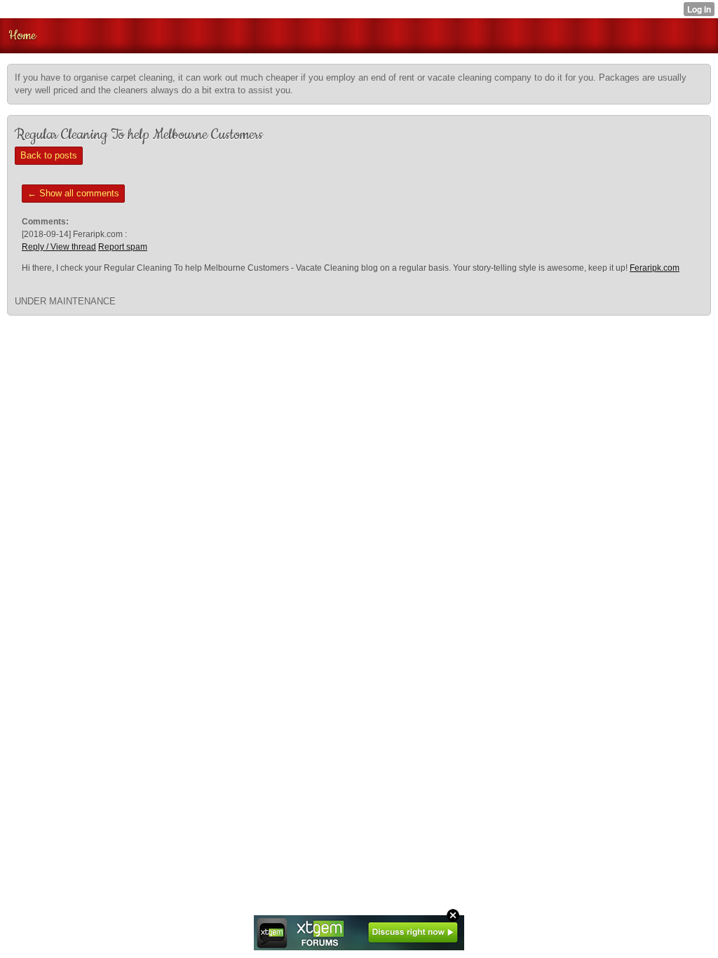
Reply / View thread (59, 247)
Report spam (122, 247)
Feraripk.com (654, 268)
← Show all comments (73, 193)
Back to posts (48, 155)
